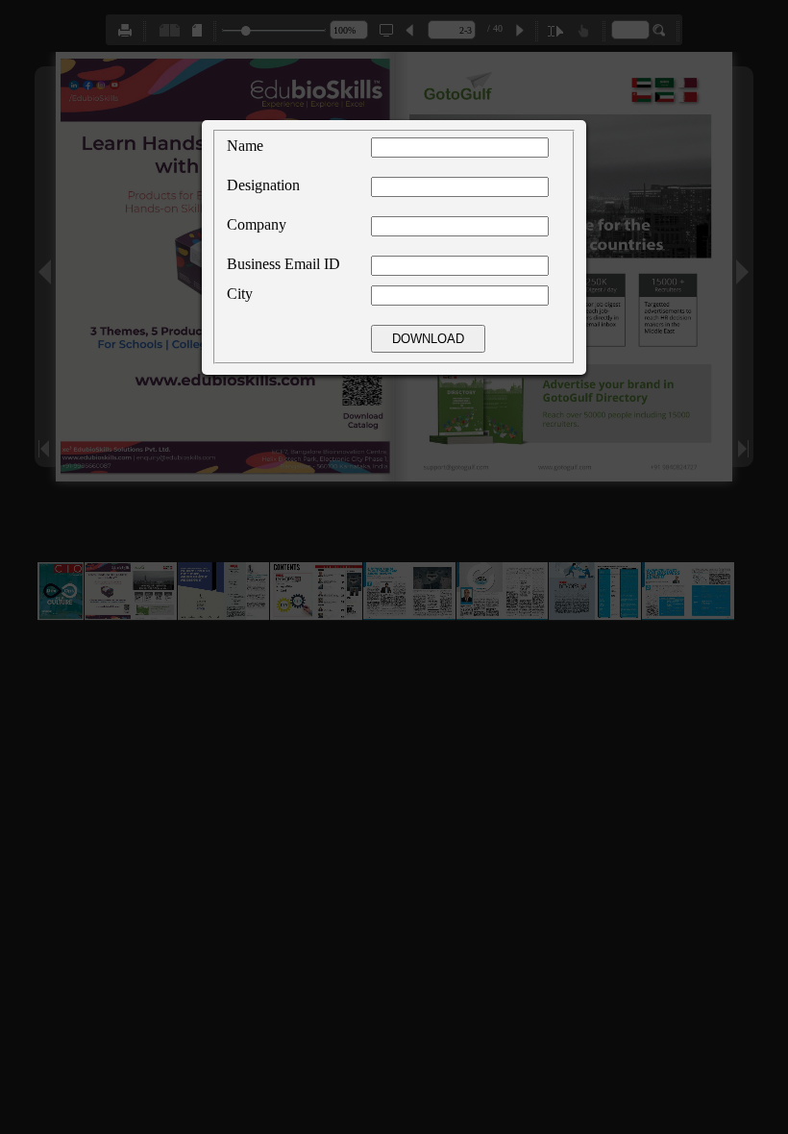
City (240, 293)
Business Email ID (283, 264)
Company (256, 224)
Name (245, 145)
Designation (263, 185)
